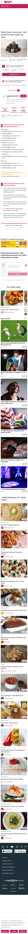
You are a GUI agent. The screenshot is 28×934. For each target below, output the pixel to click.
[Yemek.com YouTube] (12, 847)
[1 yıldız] (8, 228)
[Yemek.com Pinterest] (25, 847)
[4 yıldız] (15, 228)
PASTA (2, 693)
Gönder (18, 274)
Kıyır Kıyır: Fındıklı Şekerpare (10, 525)
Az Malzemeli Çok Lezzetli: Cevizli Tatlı (13, 610)
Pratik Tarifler (5, 6)
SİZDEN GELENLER (5, 307)
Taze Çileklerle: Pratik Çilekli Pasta (12, 695)
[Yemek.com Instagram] (3, 847)
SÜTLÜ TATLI (4, 579)
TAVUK (2, 664)
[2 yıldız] (10, 228)
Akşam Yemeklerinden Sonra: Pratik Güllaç (12, 582)
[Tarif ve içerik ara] (19, 2)
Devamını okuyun (10, 103)
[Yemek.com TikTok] (7, 847)
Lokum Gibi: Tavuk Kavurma (10, 309)
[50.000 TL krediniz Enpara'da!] (14, 244)
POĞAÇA (3, 550)
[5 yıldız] (17, 228)
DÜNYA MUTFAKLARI (6, 804)
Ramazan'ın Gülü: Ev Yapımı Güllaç (12, 779)
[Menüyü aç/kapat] (2, 2)
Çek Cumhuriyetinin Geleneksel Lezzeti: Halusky (14, 834)
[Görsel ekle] (26, 265)
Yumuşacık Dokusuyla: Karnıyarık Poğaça (11, 553)
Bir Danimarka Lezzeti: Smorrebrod (12, 806)
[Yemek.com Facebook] (21, 847)
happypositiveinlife (12, 96)
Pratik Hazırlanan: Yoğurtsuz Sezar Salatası (12, 667)
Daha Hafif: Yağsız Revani (9, 723)
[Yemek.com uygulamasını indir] (7, 851)
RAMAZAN (3, 747)
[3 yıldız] (13, 228)
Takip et (23, 96)
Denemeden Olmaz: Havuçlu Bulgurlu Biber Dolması (13, 751)
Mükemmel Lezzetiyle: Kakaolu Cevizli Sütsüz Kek (13, 638)
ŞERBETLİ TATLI (5, 522)
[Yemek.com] (8, 2)
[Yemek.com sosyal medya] (11, 880)
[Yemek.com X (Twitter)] (17, 847)
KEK (2, 635)
